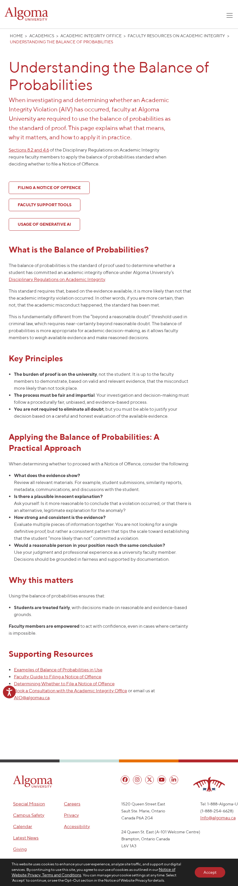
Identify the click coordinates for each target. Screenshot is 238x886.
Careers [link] (72, 804)
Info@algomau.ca (218, 818)
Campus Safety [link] (28, 815)
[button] (33, 781)
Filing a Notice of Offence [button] (49, 187)
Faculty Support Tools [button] (44, 204)
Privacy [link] (71, 815)
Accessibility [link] (77, 826)
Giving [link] (20, 849)
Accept (210, 872)
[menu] (125, 779)
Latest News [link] (26, 838)
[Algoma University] (26, 14)
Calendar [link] (22, 826)
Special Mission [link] (29, 804)
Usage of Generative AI (44, 224)
